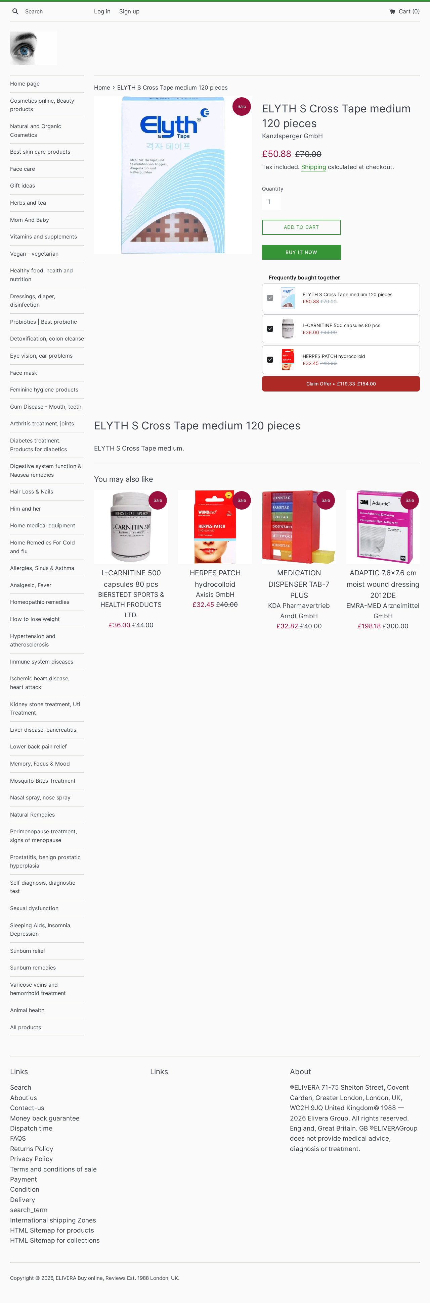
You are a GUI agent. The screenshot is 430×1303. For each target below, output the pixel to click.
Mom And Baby (29, 219)
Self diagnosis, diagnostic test (42, 887)
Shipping (313, 166)
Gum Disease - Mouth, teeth (45, 406)
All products (25, 1027)
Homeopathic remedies (39, 601)
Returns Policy (31, 1149)
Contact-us (27, 1108)
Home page (25, 83)
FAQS (18, 1138)
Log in (102, 11)
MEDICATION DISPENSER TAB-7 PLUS (299, 584)
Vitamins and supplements (43, 236)
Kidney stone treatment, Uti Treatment (45, 708)
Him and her (25, 508)
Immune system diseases (41, 661)
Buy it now (301, 252)
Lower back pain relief (38, 746)
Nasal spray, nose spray (40, 797)
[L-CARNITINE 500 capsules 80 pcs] (131, 527)
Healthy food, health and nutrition (41, 274)
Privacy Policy (31, 1159)
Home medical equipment (42, 525)
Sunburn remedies (33, 967)
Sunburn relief (27, 950)
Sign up (129, 11)
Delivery (22, 1200)
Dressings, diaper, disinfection (32, 300)
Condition (24, 1189)
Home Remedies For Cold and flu (42, 547)
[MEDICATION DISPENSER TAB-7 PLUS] (299, 527)
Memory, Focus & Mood (40, 763)
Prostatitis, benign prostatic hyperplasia (45, 861)
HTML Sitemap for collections (55, 1240)
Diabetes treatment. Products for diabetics (38, 445)
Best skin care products (40, 151)
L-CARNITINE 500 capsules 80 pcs (341, 325)
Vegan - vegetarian (34, 253)
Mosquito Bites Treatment (43, 780)
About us (23, 1098)
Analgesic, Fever (30, 585)
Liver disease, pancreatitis (43, 729)
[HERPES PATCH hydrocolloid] (215, 527)
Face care (22, 168)
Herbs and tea (28, 202)
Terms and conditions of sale (53, 1169)
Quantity (272, 189)
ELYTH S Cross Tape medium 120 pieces (347, 294)
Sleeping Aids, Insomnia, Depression (41, 929)
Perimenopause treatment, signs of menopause (43, 835)
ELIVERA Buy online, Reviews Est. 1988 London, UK (117, 1278)
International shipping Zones (53, 1220)
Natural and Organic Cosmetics (35, 130)
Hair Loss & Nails (31, 491)
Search (20, 1087)
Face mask (23, 372)
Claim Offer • (341, 383)
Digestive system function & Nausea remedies (45, 470)
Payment (23, 1179)
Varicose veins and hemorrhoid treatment (38, 989)
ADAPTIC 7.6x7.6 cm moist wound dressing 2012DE (383, 584)
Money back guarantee (45, 1118)
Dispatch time (31, 1128)
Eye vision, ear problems (41, 355)
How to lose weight (35, 619)
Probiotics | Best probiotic (43, 321)
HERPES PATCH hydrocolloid (334, 356)
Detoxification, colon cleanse (47, 338)
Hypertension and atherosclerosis (32, 640)
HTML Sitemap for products (52, 1230)
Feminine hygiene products (44, 389)
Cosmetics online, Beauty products (42, 105)
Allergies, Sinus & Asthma (42, 568)
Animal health (27, 1010)
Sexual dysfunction (34, 908)
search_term (29, 1210)
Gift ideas (22, 185)
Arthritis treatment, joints (42, 423)
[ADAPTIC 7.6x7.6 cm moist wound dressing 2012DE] (383, 527)
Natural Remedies (32, 814)
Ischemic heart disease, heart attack (40, 682)
